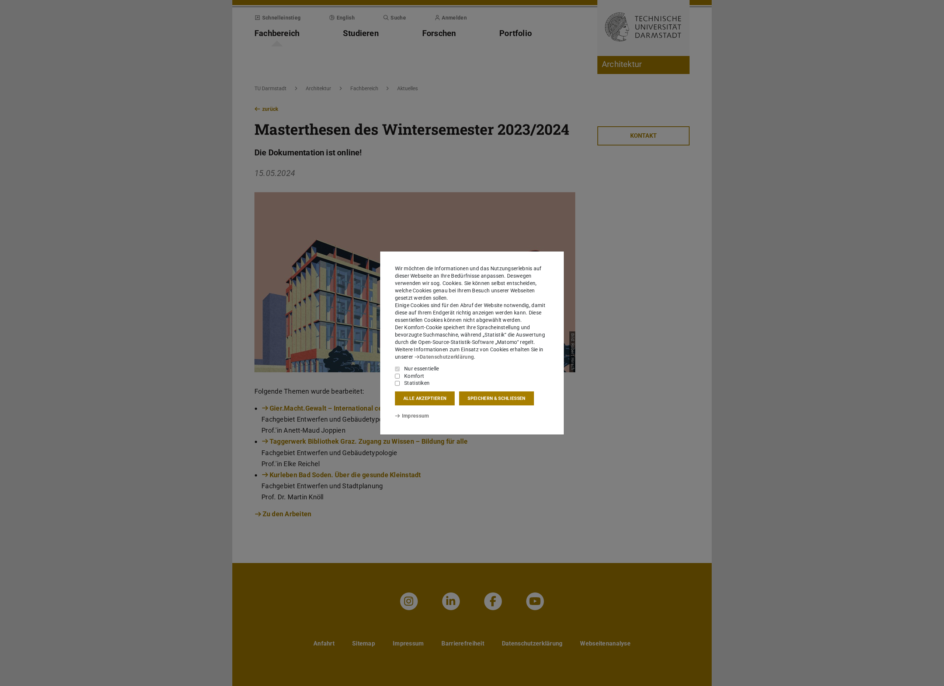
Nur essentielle (421, 369)
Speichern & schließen (496, 398)
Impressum (415, 416)
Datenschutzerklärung (447, 357)
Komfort (414, 376)
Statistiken (417, 383)
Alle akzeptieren (424, 398)
